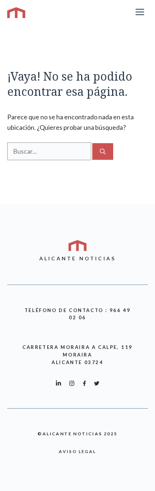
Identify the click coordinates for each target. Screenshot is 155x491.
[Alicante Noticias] (16, 13)
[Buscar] (102, 151)
